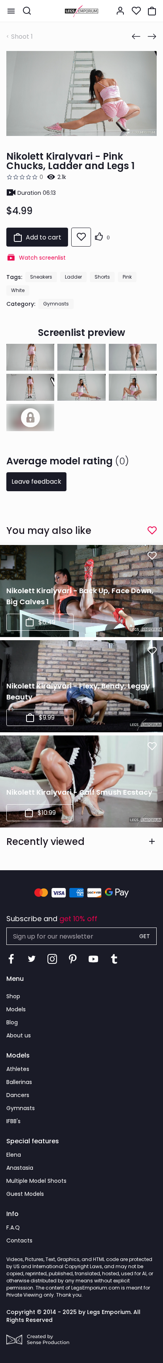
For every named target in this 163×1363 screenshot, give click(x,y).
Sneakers (41, 276)
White (18, 290)
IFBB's (13, 1121)
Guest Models (25, 1194)
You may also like (48, 530)
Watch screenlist (42, 258)
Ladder (73, 276)
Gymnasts (56, 303)
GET (144, 936)
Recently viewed (45, 841)
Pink (127, 276)
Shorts (102, 276)
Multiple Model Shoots (36, 1181)
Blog (12, 1022)
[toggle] (11, 11)
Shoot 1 (22, 36)
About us (18, 1035)
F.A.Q (13, 1227)
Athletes (17, 1069)
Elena (13, 1155)
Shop (13, 996)
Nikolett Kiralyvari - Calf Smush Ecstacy (79, 792)
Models (16, 1009)
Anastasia (19, 1168)
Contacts (19, 1240)
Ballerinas (19, 1082)
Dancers (17, 1095)
